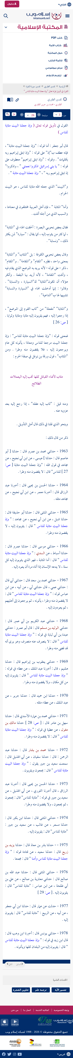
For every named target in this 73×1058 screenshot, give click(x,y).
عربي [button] (63, 4)
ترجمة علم (41, 989)
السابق (18, 964)
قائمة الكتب (55, 60)
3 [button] (59, 114)
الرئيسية (62, 86)
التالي (10, 964)
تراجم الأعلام (53, 75)
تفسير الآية (60, 989)
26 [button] (32, 115)
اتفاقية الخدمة (42, 1010)
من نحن (14, 1010)
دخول (10, 4)
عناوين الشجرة (21, 989)
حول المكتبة (55, 53)
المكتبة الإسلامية (41, 27)
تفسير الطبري (49, 86)
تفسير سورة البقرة (33, 86)
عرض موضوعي (54, 68)
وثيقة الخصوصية (61, 1010)
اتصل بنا (27, 1010)
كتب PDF (56, 37)
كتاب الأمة (55, 45)
